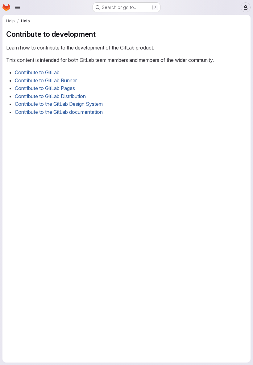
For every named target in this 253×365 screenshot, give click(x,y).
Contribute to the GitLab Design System (59, 104)
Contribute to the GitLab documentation (59, 112)
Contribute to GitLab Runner (46, 80)
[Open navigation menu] (18, 7)
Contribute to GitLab (37, 72)
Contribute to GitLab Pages (45, 88)
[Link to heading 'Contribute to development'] (100, 34)
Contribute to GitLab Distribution (50, 96)
